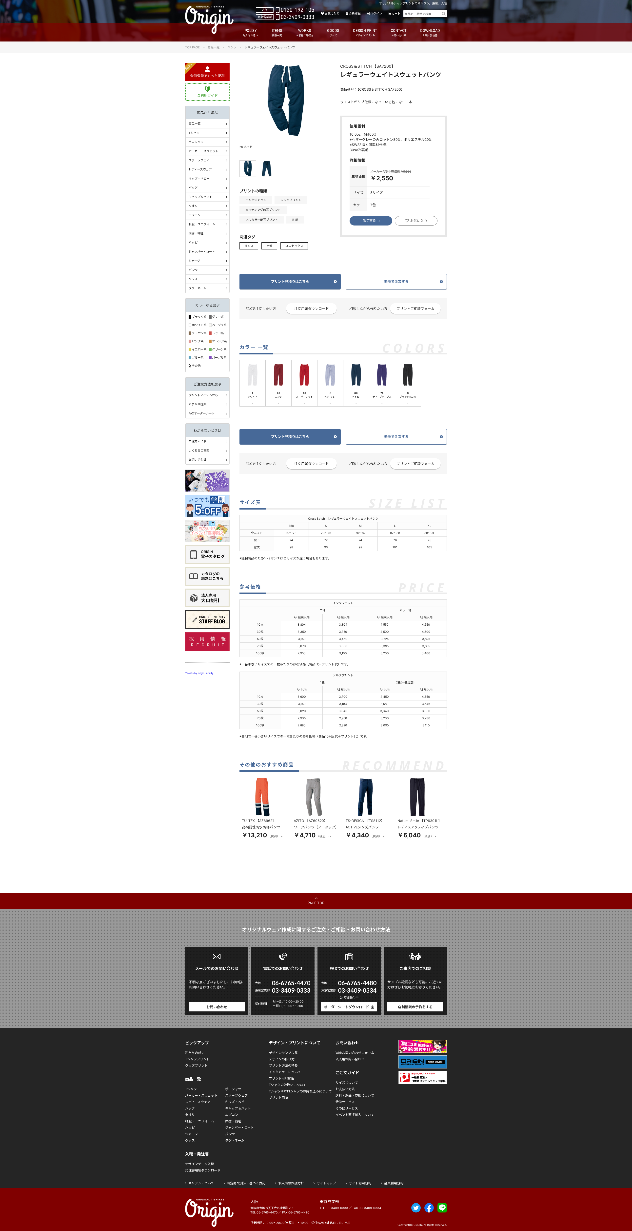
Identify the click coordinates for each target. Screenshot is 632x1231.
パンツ (232, 47)
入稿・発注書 (197, 1153)
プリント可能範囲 (282, 1078)
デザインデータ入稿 (199, 1164)
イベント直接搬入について (355, 1115)
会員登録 (355, 13)
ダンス (248, 246)
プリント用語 (278, 1098)
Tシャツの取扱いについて (287, 1085)
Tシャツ (194, 133)
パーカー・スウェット (203, 151)
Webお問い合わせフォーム (355, 1053)
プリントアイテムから (203, 395)
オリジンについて (201, 1183)
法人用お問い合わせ (350, 1059)
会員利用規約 (393, 1183)
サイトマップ (326, 1183)
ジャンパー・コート (202, 251)
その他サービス (347, 1108)
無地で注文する (396, 281)
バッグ (193, 187)
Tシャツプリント (197, 1059)
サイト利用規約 (360, 1183)
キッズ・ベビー (199, 178)
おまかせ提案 (197, 404)
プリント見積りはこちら (290, 281)
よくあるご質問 (199, 450)
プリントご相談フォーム (415, 309)
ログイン (376, 13)
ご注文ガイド (197, 441)
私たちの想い (194, 1053)
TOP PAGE (192, 47)
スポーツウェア (199, 160)
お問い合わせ (197, 459)
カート (396, 13)
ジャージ (194, 261)
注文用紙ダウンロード (311, 309)
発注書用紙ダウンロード (202, 1170)
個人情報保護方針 (291, 1183)
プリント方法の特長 (283, 1065)
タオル (193, 206)
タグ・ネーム (197, 288)
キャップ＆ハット (200, 197)
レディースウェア (200, 169)
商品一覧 (213, 47)
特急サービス (345, 1102)
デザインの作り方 (282, 1059)
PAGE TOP (316, 903)
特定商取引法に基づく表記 (246, 1183)
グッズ (193, 279)
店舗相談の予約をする (415, 1007)
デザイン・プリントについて (294, 1042)
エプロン (194, 215)
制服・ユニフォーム (202, 224)
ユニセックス (294, 246)
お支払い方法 (345, 1089)
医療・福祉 (196, 233)
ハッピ (193, 242)
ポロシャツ (196, 142)
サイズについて (347, 1083)
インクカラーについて (285, 1072)
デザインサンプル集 (283, 1053)
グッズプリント (196, 1065)
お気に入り (332, 13)
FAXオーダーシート (202, 413)
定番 (269, 246)
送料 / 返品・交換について (355, 1095)
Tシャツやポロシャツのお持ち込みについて (300, 1091)
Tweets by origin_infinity (199, 673)
